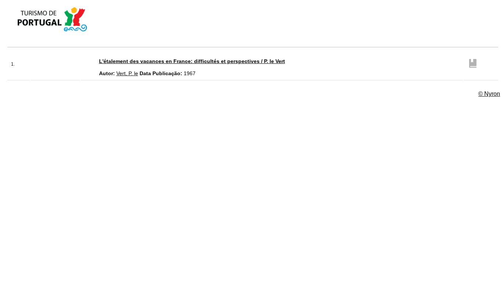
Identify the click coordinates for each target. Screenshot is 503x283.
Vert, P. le (127, 73)
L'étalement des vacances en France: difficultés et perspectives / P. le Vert (192, 61)
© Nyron (489, 94)
